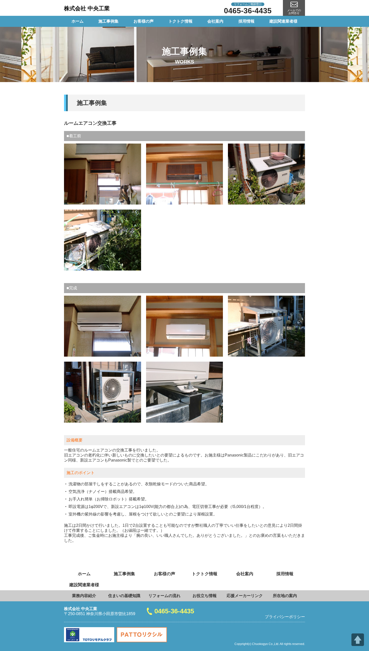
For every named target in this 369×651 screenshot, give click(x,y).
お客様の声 (144, 21)
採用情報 (246, 21)
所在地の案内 (285, 596)
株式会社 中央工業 (87, 8)
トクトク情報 (180, 21)
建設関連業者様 (283, 21)
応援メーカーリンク (245, 596)
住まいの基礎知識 (124, 596)
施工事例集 (108, 21)
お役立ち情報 (205, 596)
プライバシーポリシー (285, 617)
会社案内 (215, 21)
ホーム (78, 21)
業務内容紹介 (84, 596)
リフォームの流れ (164, 596)
